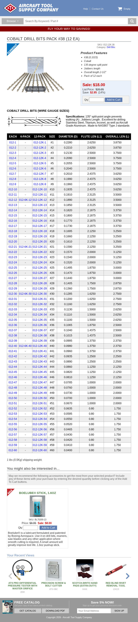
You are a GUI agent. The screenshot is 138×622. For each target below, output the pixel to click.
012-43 (13, 361)
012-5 (12, 163)
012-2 (12, 147)
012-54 (13, 419)
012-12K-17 (40, 225)
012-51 (13, 403)
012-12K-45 (40, 372)
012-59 (13, 445)
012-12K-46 (40, 377)
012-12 (13, 199)
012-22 (13, 252)
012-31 (13, 299)
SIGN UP (119, 611)
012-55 (13, 424)
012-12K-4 (39, 158)
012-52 (13, 408)
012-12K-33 (40, 309)
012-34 (13, 314)
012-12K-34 (40, 314)
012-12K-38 (40, 335)
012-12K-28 (40, 283)
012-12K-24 (40, 262)
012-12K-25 (40, 267)
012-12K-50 (40, 398)
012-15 (13, 215)
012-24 (13, 262)
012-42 (13, 356)
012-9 (12, 184)
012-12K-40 (40, 345)
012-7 (12, 173)
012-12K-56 (40, 429)
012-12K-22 (40, 252)
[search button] (132, 21)
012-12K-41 (40, 351)
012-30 (13, 293)
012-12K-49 (40, 392)
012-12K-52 (40, 408)
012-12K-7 (39, 173)
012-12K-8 (39, 179)
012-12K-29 (40, 288)
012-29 (13, 288)
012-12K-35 (40, 319)
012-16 (13, 220)
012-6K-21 (25, 246)
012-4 (12, 158)
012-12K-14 (40, 210)
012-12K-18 (40, 231)
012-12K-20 (40, 241)
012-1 (12, 142)
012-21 (13, 246)
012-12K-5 (39, 163)
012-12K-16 (40, 220)
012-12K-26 (40, 272)
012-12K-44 (40, 366)
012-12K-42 (40, 356)
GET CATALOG (28, 611)
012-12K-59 (40, 445)
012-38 (13, 335)
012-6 (12, 168)
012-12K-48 (40, 387)
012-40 (13, 345)
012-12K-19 (40, 236)
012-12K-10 (40, 189)
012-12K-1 (39, 142)
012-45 (13, 372)
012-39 (13, 340)
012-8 (12, 179)
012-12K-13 (40, 205)
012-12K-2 (39, 147)
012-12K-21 (40, 246)
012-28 (13, 283)
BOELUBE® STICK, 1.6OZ (37, 493)
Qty (86, 99)
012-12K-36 (40, 325)
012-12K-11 (40, 194)
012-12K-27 (40, 278)
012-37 (13, 330)
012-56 (13, 429)
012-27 (13, 278)
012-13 (13, 205)
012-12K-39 (40, 340)
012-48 (13, 387)
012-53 (13, 413)
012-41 (13, 351)
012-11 (13, 194)
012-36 (13, 325)
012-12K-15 (40, 215)
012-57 (13, 434)
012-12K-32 (40, 304)
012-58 (13, 439)
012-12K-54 (40, 419)
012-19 (13, 236)
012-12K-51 (40, 403)
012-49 (13, 392)
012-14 (13, 210)
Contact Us (98, 9)
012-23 (13, 257)
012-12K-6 (39, 168)
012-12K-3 (39, 152)
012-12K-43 (40, 361)
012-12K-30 (40, 293)
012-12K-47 (40, 382)
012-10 (13, 189)
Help (85, 9)
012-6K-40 (25, 345)
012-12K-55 (40, 424)
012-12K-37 (40, 330)
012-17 (13, 225)
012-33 (13, 309)
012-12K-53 (40, 413)
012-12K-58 (40, 439)
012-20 (13, 241)
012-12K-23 (40, 257)
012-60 (13, 450)
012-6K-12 (25, 199)
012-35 (13, 319)
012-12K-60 (40, 450)
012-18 (13, 231)
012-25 (13, 267)
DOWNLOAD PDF (55, 611)
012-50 (13, 398)
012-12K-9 (39, 184)
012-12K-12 (40, 199)
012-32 (13, 304)
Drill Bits (111, 47)
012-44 (13, 366)
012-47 (13, 382)
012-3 (12, 152)
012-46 (13, 377)
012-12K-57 (40, 434)
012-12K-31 (40, 299)
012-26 (13, 272)
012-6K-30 (25, 293)
